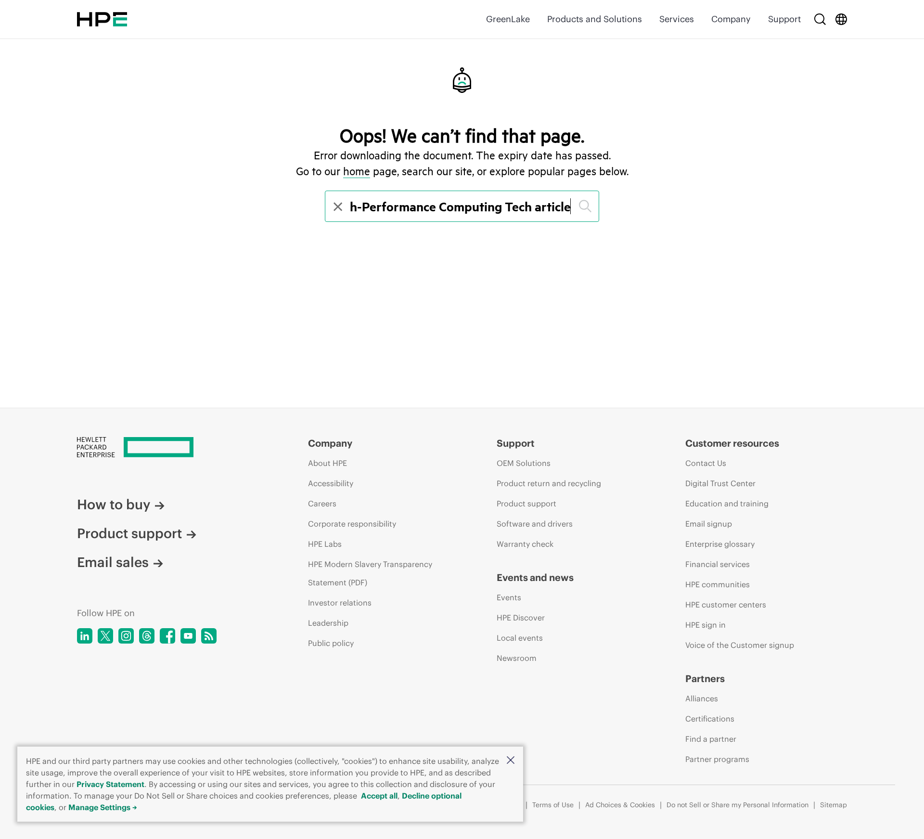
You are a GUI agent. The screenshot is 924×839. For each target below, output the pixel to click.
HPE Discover (521, 617)
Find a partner (710, 739)
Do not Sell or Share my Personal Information (737, 804)
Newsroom (517, 658)
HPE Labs (325, 544)
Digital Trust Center (720, 483)
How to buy (113, 504)
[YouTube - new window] (188, 636)
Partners (705, 678)
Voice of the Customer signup (739, 645)
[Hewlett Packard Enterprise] (102, 19)
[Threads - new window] (146, 636)
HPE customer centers (725, 604)
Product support (129, 533)
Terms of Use (553, 804)
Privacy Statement (110, 784)
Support (784, 19)
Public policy (331, 643)
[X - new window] (105, 636)
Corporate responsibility (352, 524)
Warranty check (525, 544)
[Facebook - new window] (167, 636)
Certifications (709, 718)
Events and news (535, 577)
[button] (510, 760)
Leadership (328, 623)
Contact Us (705, 463)
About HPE (327, 463)
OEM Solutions (524, 463)
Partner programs (717, 759)
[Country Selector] (841, 19)
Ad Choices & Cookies (620, 804)
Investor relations (340, 602)
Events (509, 597)
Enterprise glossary (720, 544)
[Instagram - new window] (126, 636)
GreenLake (508, 19)
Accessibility (330, 483)
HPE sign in (705, 625)
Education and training (727, 503)
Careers (322, 503)
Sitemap (833, 804)
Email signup (708, 524)
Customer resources (732, 443)
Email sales (113, 562)
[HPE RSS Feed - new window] (209, 636)
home (356, 171)
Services (676, 19)
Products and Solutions (594, 19)
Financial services (717, 564)
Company (731, 19)
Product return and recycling (549, 483)
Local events (520, 638)
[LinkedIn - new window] (84, 636)
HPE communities (717, 584)
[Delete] (337, 206)
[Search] (820, 19)
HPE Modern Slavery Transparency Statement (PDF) (370, 573)
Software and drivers (535, 524)
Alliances (701, 698)
